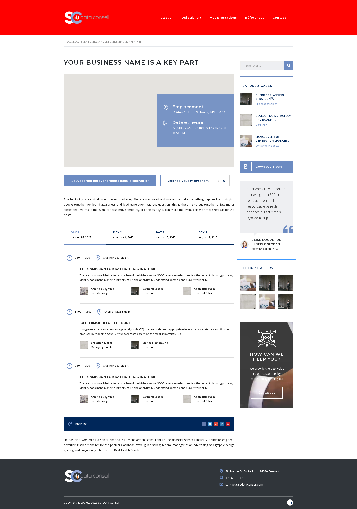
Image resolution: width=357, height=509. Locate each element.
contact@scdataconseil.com (244, 484)
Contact (279, 17)
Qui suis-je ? (191, 17)
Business (81, 424)
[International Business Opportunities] (266, 281)
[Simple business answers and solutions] (248, 300)
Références (254, 17)
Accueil (167, 17)
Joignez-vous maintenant (192, 181)
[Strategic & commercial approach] (285, 281)
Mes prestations (223, 17)
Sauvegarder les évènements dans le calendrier (110, 181)
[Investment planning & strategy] (248, 281)
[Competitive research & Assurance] (266, 300)
